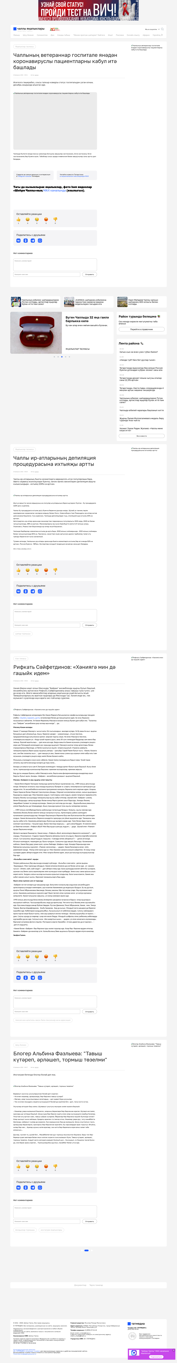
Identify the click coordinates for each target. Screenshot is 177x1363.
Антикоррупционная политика (24, 1349)
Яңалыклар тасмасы (24, 46)
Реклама (120, 35)
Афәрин (146, 35)
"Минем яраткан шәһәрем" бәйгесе (89, 35)
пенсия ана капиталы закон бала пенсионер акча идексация (42, 1020)
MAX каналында (54, 190)
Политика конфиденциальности (24, 1354)
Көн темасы (20, 658)
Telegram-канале (25, 176)
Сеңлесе (23, 718)
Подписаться (156, 1357)
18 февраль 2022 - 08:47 (20, 1067)
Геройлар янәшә (160, 35)
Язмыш (16, 35)
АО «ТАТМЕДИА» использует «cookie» (26, 1351)
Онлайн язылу (133, 35)
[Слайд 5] (69, 356)
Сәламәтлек (42, 35)
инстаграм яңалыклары (51, 1230)
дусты (37, 718)
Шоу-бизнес (28, 35)
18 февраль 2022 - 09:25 (20, 471)
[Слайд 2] (58, 356)
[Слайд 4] (65, 356)
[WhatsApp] (40, 241)
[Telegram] (33, 241)
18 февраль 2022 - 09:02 (20, 680)
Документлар (80, 1285)
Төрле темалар (96, 1285)
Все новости (142, 436)
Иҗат (110, 35)
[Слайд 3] (61, 356)
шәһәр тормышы (22, 634)
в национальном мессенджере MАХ (74, 176)
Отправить (89, 274)
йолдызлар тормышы (25, 1230)
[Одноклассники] (26, 241)
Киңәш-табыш (63, 35)
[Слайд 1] (54, 356)
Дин (52, 35)
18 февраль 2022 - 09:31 (20, 75)
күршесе (30, 718)
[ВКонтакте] (18, 241)
